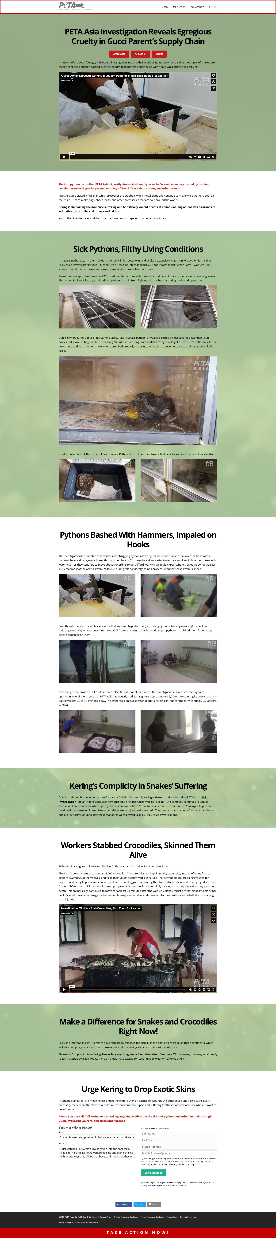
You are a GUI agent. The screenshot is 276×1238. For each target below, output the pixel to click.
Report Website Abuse (189, 1217)
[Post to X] (215, 6)
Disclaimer (93, 1217)
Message (63, 1143)
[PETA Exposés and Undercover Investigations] (75, 6)
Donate (159, 54)
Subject (62, 1132)
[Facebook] (209, 6)
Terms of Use (172, 1217)
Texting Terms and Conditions (152, 1217)
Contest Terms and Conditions (126, 1217)
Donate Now (197, 7)
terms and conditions (184, 1161)
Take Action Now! (138, 1232)
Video (165, 7)
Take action (140, 54)
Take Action (179, 7)
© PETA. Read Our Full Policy (72, 1217)
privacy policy (147, 1185)
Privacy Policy (105, 1217)
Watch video (119, 54)
